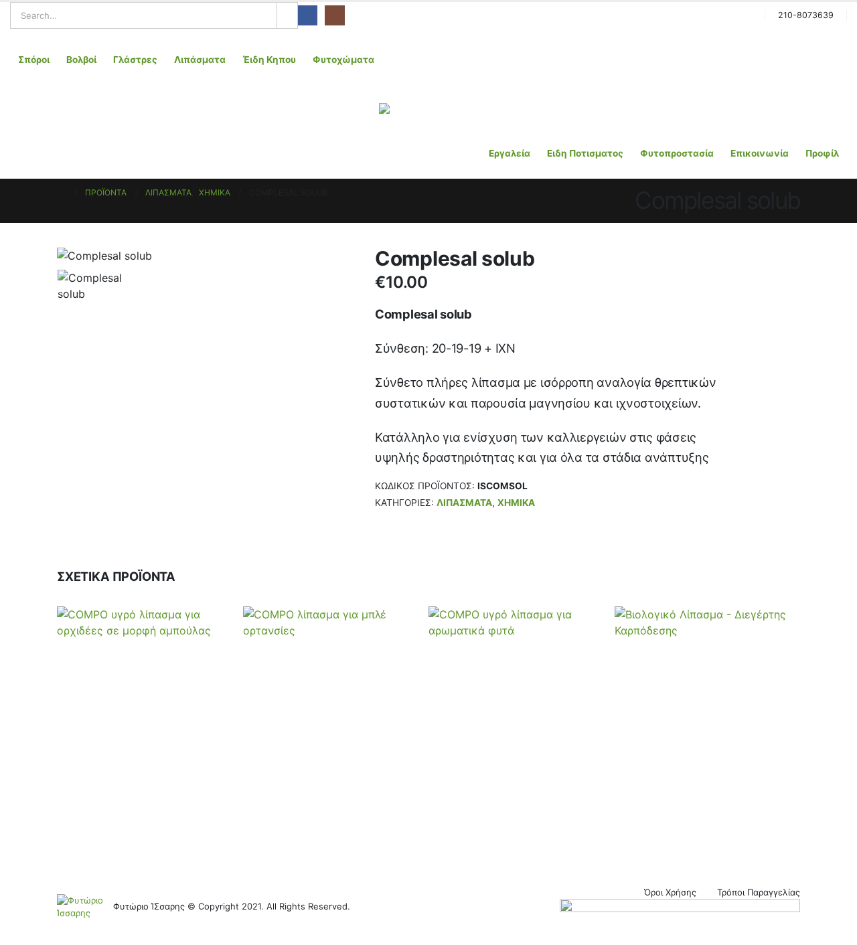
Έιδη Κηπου (269, 59)
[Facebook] (307, 15)
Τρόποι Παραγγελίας (758, 892)
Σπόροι (34, 59)
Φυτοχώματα (343, 59)
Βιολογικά (460, 775)
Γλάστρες (135, 59)
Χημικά (516, 502)
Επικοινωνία (759, 153)
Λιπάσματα (200, 59)
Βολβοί (81, 59)
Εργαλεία (509, 153)
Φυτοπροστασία (677, 153)
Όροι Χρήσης (670, 892)
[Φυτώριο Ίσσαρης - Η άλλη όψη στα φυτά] (428, 108)
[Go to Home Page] (61, 193)
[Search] (287, 15)
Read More (753, 837)
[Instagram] (334, 15)
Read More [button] (196, 837)
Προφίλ (822, 153)
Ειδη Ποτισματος (585, 153)
